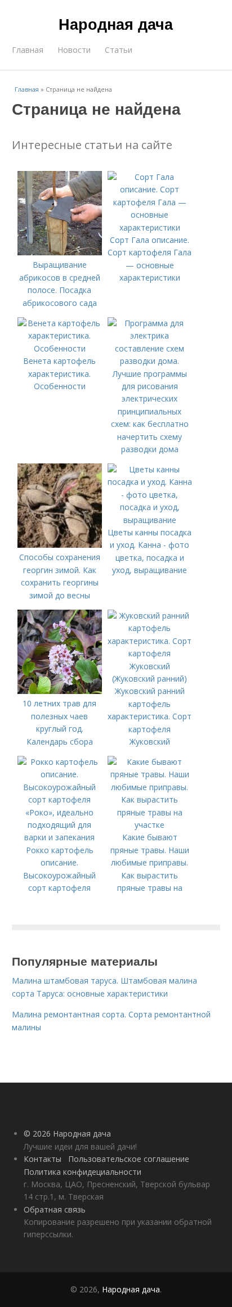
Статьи (118, 49)
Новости (74, 49)
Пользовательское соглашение (128, 1158)
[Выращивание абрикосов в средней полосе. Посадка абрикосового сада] (59, 252)
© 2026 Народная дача (67, 1133)
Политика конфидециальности (82, 1171)
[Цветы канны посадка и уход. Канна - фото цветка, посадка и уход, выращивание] (150, 520)
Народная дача (116, 23)
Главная (27, 49)
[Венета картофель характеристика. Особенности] (59, 348)
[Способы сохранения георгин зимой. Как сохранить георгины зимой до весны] (59, 544)
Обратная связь (55, 1209)
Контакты (42, 1158)
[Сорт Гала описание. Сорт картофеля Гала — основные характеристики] (150, 227)
